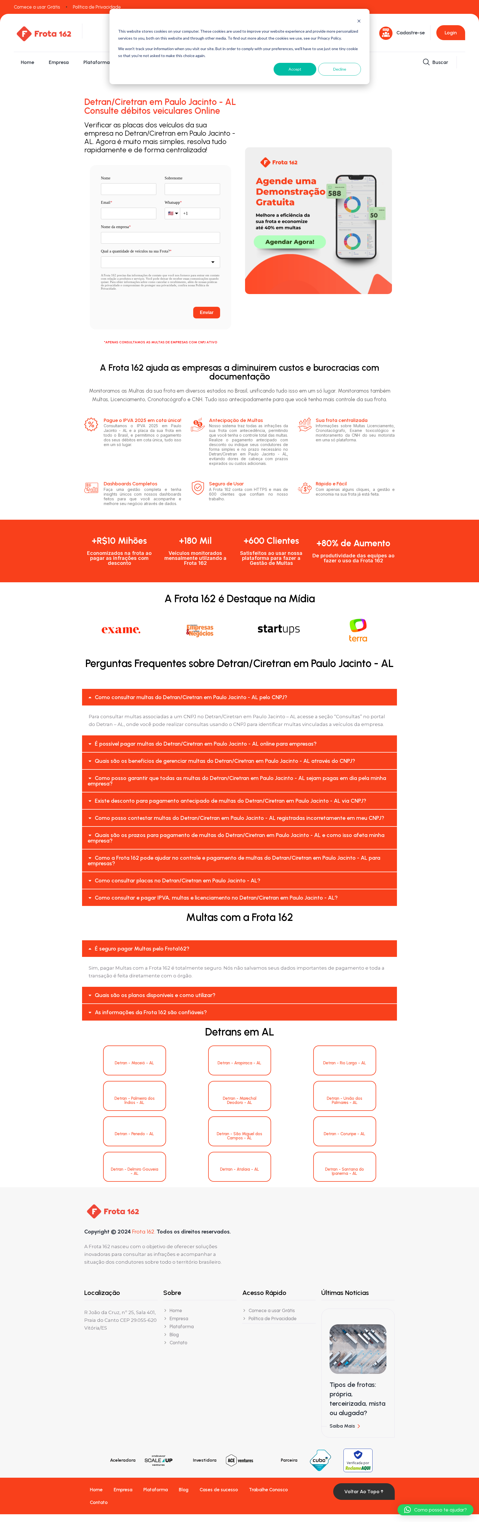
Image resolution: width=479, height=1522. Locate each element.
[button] (239, 697)
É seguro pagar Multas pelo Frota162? (142, 948)
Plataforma (96, 62)
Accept (295, 69)
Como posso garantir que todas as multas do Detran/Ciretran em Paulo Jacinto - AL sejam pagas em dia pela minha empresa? (237, 781)
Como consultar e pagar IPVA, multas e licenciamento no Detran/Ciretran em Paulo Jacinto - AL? (216, 897)
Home (27, 62)
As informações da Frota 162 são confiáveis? (151, 1012)
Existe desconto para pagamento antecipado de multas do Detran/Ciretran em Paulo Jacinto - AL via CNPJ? (230, 800)
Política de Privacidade (97, 7)
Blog (183, 1489)
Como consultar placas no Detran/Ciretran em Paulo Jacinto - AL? (177, 880)
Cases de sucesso (219, 1489)
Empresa (59, 62)
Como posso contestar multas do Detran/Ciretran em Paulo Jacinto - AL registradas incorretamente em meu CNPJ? (239, 818)
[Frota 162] (44, 32)
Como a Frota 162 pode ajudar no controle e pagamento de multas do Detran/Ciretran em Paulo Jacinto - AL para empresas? (234, 860)
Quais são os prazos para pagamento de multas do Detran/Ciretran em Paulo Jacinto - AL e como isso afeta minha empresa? (236, 838)
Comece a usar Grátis (37, 7)
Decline (339, 69)
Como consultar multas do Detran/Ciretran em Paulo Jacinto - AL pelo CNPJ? (191, 697)
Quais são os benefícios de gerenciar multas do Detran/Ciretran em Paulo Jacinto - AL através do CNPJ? (225, 761)
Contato (99, 1502)
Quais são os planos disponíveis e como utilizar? (155, 995)
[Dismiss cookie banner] (359, 20)
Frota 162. (143, 1231)
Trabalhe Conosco (268, 1489)
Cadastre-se (410, 33)
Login (451, 33)
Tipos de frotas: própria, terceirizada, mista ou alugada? (357, 1399)
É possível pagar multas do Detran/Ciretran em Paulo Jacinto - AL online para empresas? (206, 743)
